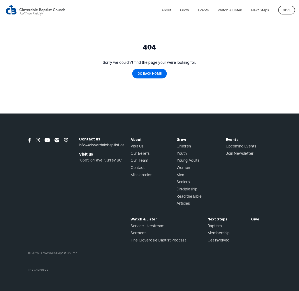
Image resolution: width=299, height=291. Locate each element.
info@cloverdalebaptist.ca (102, 145)
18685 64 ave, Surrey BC (100, 160)
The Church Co (38, 269)
